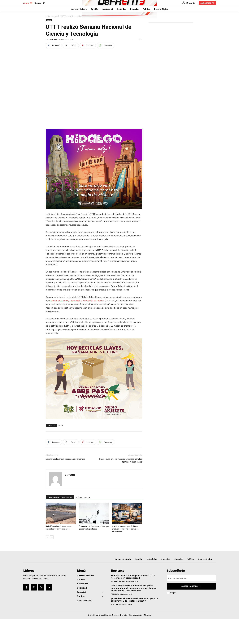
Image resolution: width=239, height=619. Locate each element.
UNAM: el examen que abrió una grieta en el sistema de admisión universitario (125, 529)
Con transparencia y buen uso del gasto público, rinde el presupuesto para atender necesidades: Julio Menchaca (133, 588)
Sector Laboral (118, 581)
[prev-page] (47, 537)
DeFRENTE (53, 39)
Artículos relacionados (59, 497)
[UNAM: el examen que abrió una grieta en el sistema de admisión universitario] (127, 513)
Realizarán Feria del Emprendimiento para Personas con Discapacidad (133, 576)
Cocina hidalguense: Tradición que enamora (65, 459)
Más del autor (83, 497)
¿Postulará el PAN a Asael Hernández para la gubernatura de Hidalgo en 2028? (134, 599)
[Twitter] (41, 587)
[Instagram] (34, 587)
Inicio (48, 16)
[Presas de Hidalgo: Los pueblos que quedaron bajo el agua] (94, 513)
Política (114, 604)
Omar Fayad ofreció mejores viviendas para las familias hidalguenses (120, 460)
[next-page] (52, 537)
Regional (115, 594)
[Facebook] (26, 587)
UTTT (61, 425)
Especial (55, 16)
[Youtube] (49, 587)
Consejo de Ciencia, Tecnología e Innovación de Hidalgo (76, 300)
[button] (40, 3)
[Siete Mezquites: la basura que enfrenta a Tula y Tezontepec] (61, 513)
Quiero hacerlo (189, 586)
